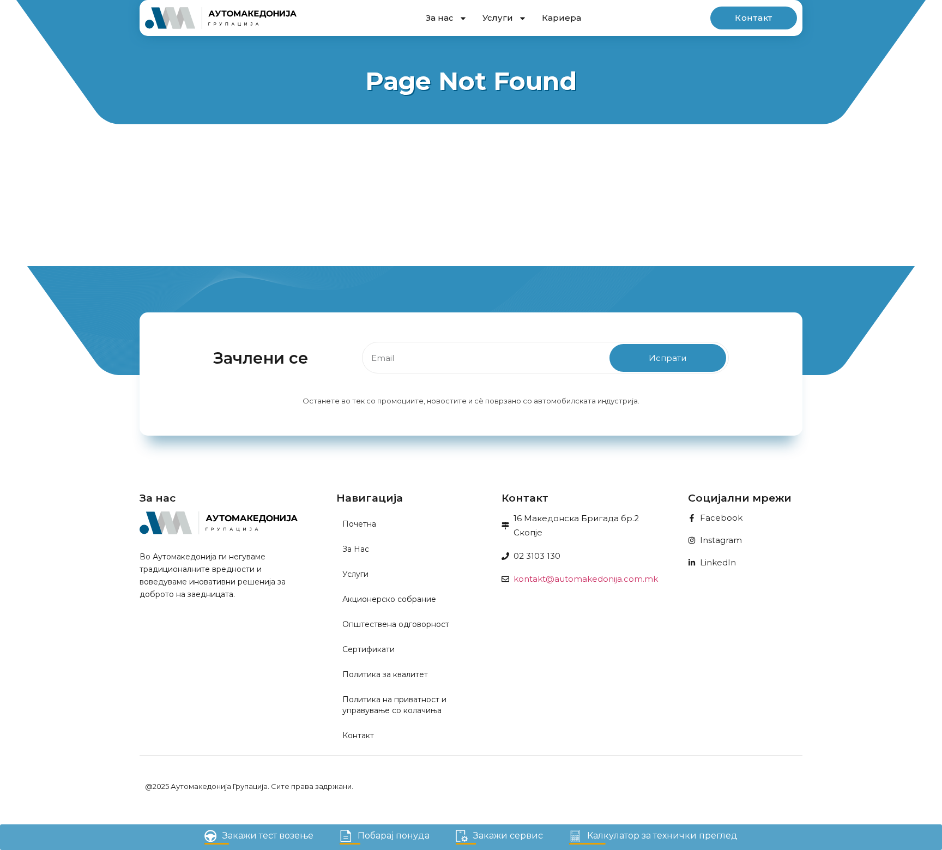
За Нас (355, 549)
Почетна (359, 524)
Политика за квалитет (385, 674)
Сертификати (368, 649)
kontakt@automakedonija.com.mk (586, 579)
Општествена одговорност (395, 624)
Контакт (358, 735)
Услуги (497, 18)
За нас (440, 18)
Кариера (561, 18)
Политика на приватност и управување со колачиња (394, 705)
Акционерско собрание (389, 599)
